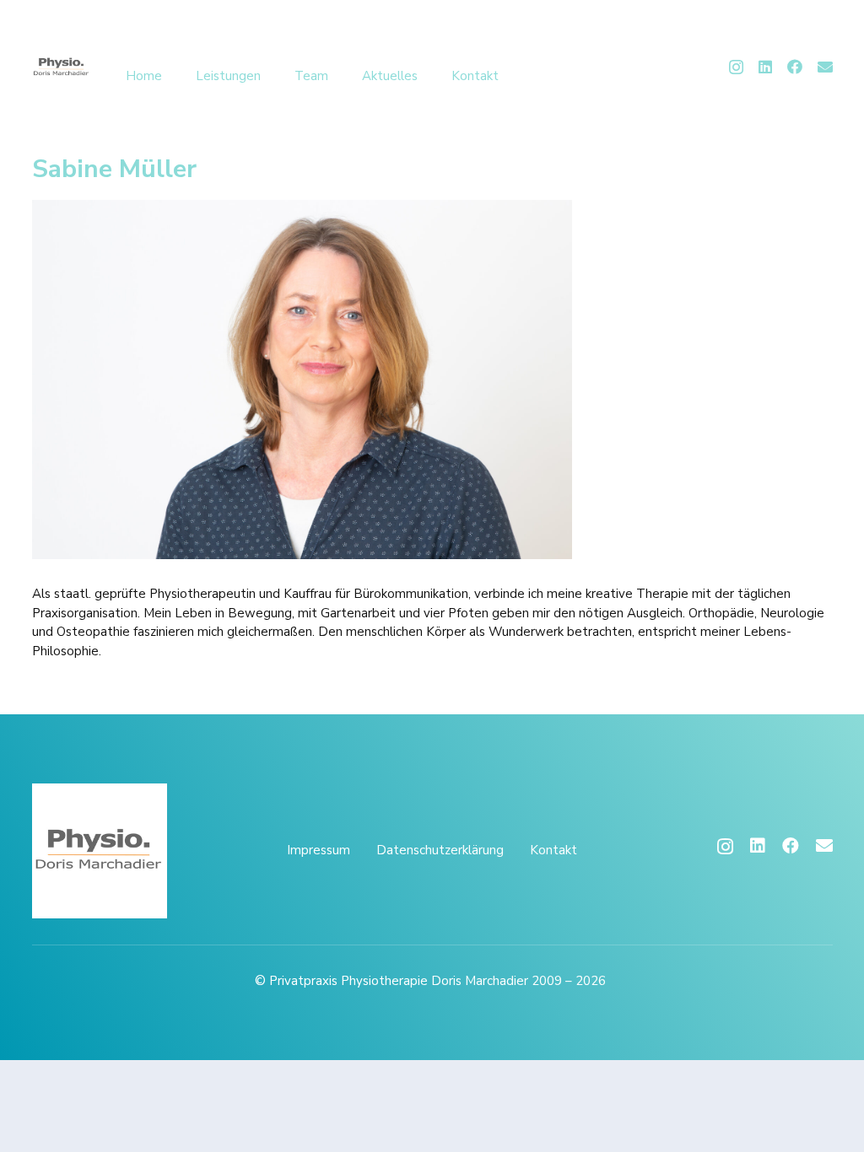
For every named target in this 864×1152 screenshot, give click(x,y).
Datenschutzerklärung (440, 850)
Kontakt (553, 850)
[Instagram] (736, 67)
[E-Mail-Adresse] (825, 66)
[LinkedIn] (765, 66)
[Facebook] (794, 66)
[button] (272, 75)
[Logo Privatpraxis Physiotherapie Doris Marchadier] (61, 67)
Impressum (318, 850)
